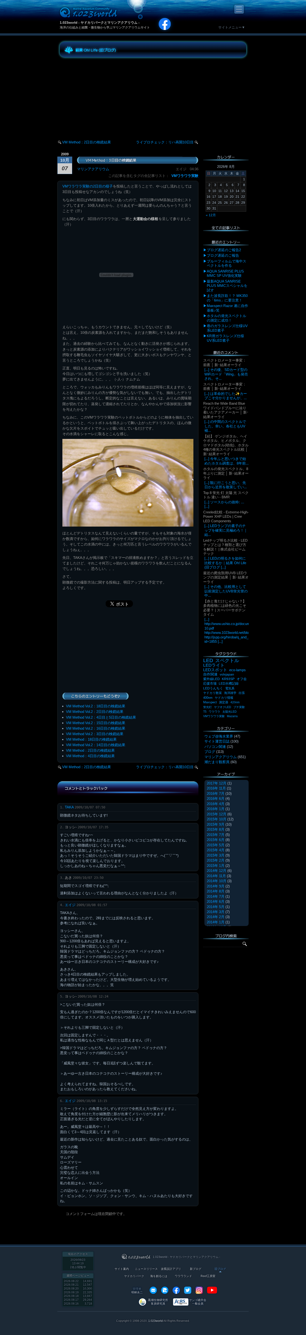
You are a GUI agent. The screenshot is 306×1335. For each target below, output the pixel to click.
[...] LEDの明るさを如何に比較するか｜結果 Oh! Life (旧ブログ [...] (225, 562)
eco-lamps (237, 670)
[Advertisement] (103, 94)
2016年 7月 (215, 793)
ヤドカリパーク (134, 1276)
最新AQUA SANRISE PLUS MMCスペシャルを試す (227, 285)
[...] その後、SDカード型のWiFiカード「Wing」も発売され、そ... (226, 374)
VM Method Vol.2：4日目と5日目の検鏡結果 (101, 717)
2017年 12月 (216, 783)
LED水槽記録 (229, 683)
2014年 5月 (215, 907)
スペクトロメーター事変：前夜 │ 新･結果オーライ (224, 362)
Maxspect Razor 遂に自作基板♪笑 (227, 308)
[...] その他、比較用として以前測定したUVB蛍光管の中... (226, 591)
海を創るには (158, 1276)
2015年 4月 (215, 850)
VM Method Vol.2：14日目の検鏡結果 (95, 745)
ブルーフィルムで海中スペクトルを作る (226, 263)
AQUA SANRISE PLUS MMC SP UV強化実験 (225, 273)
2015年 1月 (215, 865)
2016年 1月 (215, 809)
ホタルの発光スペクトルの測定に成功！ (226, 318)
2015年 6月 (215, 840)
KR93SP (228, 679)
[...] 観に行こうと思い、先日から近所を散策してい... (225, 485)
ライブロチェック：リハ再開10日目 (165, 142)
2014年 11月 (216, 876)
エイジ (70, 905)
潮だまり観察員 (217, 762)
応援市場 (210, 683)
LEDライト (213, 665)
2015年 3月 (215, 855)
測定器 (223, 702)
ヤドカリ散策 (212, 693)
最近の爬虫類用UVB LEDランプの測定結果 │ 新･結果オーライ (226, 577)
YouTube (212, 1290)
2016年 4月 (215, 804)
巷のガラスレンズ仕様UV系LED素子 (227, 328)
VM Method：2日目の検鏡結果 (86, 142)
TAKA (69, 807)
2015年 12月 (216, 814)
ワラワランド (183, 1276)
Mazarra (232, 716)
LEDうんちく (213, 688)
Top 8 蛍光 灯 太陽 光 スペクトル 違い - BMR (226, 495)
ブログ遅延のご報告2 (224, 250)
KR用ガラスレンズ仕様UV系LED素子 (225, 338)
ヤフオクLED (222, 707)
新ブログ (195, 1269)
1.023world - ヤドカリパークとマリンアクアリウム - (100, 22)
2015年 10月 (216, 819)
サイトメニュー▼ (231, 27)
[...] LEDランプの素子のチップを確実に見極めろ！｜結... (225, 530)
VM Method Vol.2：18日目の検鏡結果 (95, 706)
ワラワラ (214, 711)
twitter (187, 1290)
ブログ (209, 752)
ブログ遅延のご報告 (223, 255)
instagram (199, 1290)
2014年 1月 (215, 922)
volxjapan (227, 674)
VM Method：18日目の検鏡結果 (91, 739)
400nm (208, 697)
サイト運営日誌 (217, 741)
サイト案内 (122, 1269)
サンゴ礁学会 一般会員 (197, 1301)
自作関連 (210, 674)
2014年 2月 (215, 917)
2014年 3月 (215, 912)
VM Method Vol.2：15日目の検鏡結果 (95, 723)
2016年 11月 (216, 788)
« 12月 (211, 215)
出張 (242, 693)
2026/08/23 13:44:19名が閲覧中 (78, 1263)
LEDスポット (215, 670)
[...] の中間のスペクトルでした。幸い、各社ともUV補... (225, 426)
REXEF (164, 1290)
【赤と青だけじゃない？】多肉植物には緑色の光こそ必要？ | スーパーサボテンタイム (224, 607)
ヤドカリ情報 (224, 697)
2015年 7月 (215, 835)
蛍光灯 (207, 707)
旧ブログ (220, 1269)
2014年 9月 (215, 886)
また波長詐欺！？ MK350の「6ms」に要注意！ (227, 298)
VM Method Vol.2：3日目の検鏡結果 (94, 734)
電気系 (230, 688)
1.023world (155, 1321)
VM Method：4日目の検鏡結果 (90, 756)
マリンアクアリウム (93, 169)
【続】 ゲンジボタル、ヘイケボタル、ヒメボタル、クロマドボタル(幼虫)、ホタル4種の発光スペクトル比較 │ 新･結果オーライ (226, 445)
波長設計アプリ (171, 1269)
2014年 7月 (215, 896)
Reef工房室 (208, 1276)
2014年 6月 (215, 901)
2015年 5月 (215, 845)
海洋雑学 (230, 693)
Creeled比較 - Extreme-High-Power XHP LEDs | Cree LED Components (226, 516)
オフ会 (242, 679)
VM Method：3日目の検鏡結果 (111, 160)
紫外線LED (211, 679)
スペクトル (227, 660)
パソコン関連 (215, 746)
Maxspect (210, 702)
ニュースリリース (146, 1269)
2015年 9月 (215, 824)
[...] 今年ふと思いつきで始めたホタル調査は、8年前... (226, 461)
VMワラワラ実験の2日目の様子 (87, 186)
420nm (235, 702)
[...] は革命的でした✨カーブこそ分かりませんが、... (225, 396)
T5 (205, 711)
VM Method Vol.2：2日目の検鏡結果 (94, 712)
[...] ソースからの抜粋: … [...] (224, 504)
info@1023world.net (153, 1290)
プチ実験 (239, 707)
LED (208, 660)
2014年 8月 (215, 891)
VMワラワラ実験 (184, 176)
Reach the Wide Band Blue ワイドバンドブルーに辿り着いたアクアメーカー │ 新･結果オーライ (226, 410)
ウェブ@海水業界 (218, 736)
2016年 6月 (215, 798)
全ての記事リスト (226, 227)
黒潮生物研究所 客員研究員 (158, 1301)
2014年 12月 (216, 871)
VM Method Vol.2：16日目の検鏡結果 (95, 728)
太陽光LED (229, 711)
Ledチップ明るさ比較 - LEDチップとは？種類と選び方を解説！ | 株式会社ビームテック (225, 547)
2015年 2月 (215, 860)
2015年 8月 (215, 829)
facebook (176, 1290)
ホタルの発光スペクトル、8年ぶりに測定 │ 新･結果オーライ (226, 473)
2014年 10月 (216, 881)
